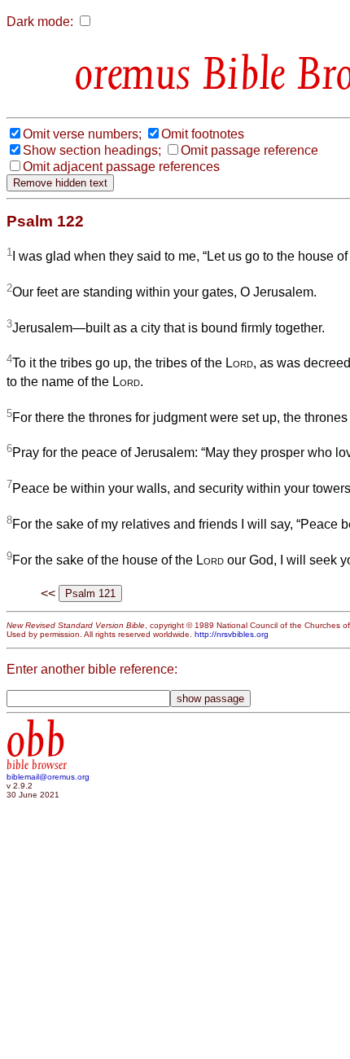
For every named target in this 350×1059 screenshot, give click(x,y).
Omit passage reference (249, 150)
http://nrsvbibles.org (232, 634)
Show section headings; (92, 150)
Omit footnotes (202, 134)
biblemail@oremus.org (48, 776)
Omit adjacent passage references (121, 167)
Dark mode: (40, 22)
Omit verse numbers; (82, 134)
